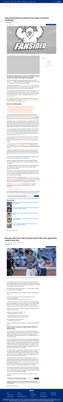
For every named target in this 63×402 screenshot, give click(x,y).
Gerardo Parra (22, 101)
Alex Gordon (36, 100)
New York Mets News (14, 230)
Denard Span (15, 101)
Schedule (19, 1)
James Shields (26, 144)
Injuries (31, 1)
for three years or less (20, 134)
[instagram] (56, 1)
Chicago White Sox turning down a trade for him (28, 362)
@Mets (12, 292)
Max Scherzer (19, 144)
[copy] (13, 24)
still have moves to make (16, 183)
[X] (54, 1)
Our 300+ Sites (43, 392)
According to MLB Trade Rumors (13, 143)
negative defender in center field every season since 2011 (21, 117)
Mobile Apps (53, 392)
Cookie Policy (53, 394)
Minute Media (7, 399)
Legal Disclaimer (10, 396)
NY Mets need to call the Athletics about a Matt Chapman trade (20, 112)
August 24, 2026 (25, 317)
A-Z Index (33, 396)
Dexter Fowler (9, 101)
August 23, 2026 (29, 299)
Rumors (14, 1)
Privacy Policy (33, 394)
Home (8, 230)
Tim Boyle (8, 244)
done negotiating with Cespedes (25, 85)
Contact (32, 392)
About (8, 392)
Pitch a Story (19, 394)
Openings (19, 392)
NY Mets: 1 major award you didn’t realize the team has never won (21, 106)
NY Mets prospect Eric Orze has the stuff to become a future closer (21, 109)
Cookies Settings (43, 396)
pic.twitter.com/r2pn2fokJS (12, 298)
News (11, 1)
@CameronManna (16, 296)
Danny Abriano (9, 22)
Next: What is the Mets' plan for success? (15, 189)
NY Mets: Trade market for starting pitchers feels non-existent (20, 107)
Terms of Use (42, 394)
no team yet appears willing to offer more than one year (26, 138)
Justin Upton (31, 100)
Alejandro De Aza (10, 81)
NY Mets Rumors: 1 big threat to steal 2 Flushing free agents (20, 110)
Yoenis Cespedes (24, 100)
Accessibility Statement (22, 396)
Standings (23, 1)
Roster (27, 1)
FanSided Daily (10, 394)
